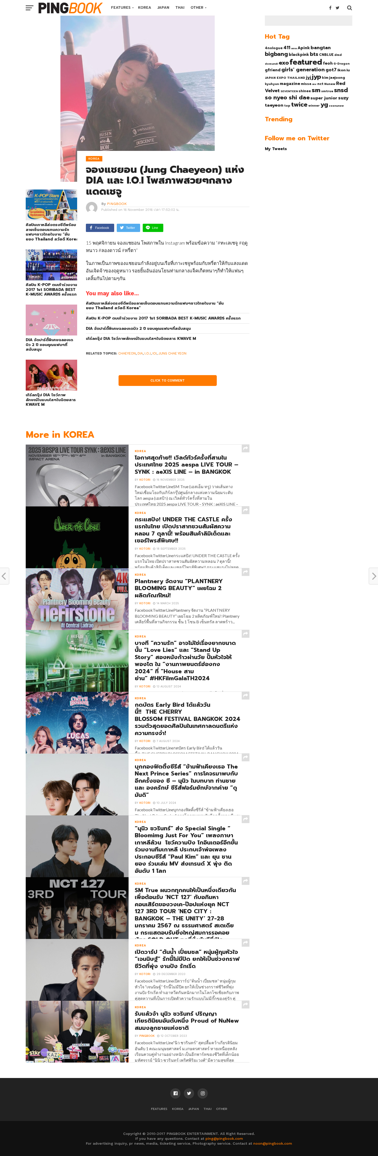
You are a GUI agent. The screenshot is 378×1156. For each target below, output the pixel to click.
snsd (341, 90)
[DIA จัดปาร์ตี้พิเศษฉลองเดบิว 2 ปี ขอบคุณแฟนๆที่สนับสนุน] (51, 333)
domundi (271, 64)
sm (316, 90)
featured (306, 62)
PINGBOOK (117, 204)
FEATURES (121, 7)
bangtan (321, 47)
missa (306, 83)
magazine (290, 84)
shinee (305, 91)
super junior (323, 98)
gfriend (273, 70)
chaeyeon (127, 353)
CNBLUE (326, 54)
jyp (316, 76)
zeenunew (336, 105)
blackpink (299, 54)
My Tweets (276, 149)
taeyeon (274, 105)
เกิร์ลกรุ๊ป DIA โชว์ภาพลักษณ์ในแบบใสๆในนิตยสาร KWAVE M (51, 400)
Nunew (329, 84)
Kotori (144, 479)
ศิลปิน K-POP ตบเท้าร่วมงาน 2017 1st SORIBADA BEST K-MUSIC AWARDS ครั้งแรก (51, 289)
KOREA (144, 7)
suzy (343, 97)
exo (284, 62)
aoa (294, 48)
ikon (341, 70)
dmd (338, 55)
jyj (308, 77)
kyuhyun (272, 84)
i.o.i (148, 353)
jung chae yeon (172, 353)
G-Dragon (342, 64)
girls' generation (303, 70)
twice (299, 104)
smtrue (327, 91)
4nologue (274, 48)
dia (140, 353)
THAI (179, 7)
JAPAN (163, 7)
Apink (304, 48)
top (287, 105)
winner (314, 105)
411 (286, 47)
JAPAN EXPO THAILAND (285, 77)
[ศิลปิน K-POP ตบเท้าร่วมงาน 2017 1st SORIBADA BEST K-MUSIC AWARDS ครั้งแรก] (51, 278)
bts (314, 54)
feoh (328, 63)
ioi (154, 353)
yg (324, 104)
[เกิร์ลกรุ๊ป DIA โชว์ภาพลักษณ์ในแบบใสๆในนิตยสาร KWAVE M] (51, 388)
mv (314, 84)
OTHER (197, 7)
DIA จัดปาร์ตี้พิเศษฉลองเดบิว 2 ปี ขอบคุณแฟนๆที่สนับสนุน (49, 345)
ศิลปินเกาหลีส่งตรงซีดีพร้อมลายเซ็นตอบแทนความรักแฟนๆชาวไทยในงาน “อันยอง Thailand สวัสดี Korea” (51, 232)
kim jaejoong (333, 77)
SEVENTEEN (289, 91)
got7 (331, 69)
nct (320, 84)
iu (348, 70)
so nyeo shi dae (287, 97)
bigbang (276, 54)
